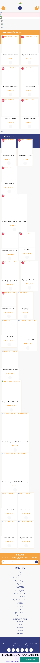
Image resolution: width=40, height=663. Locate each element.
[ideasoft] (10, 662)
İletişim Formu (20, 584)
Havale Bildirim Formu (20, 578)
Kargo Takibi (20, 575)
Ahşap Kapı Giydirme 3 (25, 155)
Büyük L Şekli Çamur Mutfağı (10, 281)
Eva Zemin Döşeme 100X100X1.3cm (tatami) (15, 482)
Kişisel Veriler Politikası (20, 600)
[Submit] (36, 562)
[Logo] (20, 3)
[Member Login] (20, 8)
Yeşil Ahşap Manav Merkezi (29, 55)
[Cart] (37, 8)
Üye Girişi (20, 610)
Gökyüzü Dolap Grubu (26, 510)
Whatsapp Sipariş (30, 660)
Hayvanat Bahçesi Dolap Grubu (11, 402)
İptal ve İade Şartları (20, 597)
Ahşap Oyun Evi (9, 183)
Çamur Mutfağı (27, 249)
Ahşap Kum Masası (8, 155)
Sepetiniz (20, 616)
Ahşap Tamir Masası (29, 87)
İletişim (20, 572)
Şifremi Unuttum (20, 613)
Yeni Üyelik (20, 607)
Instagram (20, 627)
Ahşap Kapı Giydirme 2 (29, 118)
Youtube (20, 630)
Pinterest (20, 633)
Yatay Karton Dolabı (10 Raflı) (27, 340)
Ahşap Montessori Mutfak (10, 55)
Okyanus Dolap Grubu (26, 538)
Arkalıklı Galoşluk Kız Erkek (10, 370)
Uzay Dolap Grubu (9, 538)
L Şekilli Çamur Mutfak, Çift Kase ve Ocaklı (14, 221)
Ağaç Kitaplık (25, 309)
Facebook (20, 621)
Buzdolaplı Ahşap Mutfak (10, 87)
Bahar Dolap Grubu (9, 510)
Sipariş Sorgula (20, 581)
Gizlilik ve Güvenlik (20, 594)
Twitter (20, 624)
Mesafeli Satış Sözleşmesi (20, 591)
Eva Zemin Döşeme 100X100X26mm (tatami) (15, 442)
